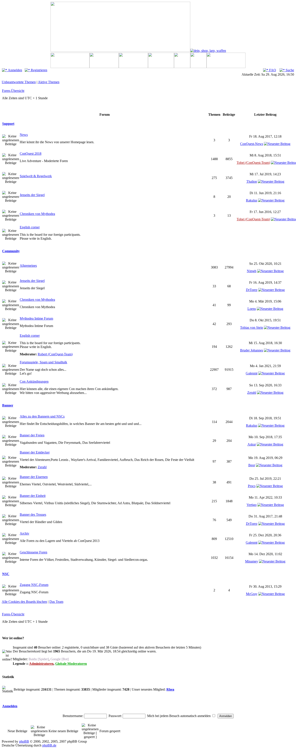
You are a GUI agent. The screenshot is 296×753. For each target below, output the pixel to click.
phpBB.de (49, 745)
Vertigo (252, 505)
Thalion (251, 181)
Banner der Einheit (33, 496)
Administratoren (41, 663)
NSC (5, 574)
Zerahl (251, 392)
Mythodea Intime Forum (36, 318)
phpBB (24, 741)
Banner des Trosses (33, 514)
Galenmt (251, 373)
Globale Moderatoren (71, 663)
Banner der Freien (32, 435)
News (24, 135)
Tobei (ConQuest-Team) (253, 162)
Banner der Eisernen (34, 477)
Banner (7, 405)
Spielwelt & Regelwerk (36, 176)
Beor (251, 465)
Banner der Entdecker (35, 452)
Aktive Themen (48, 82)
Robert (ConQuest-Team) (55, 354)
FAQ (272, 70)
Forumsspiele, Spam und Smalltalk (43, 362)
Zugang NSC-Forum (34, 585)
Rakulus (251, 200)
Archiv (24, 533)
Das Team (56, 601)
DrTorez (251, 290)
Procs (251, 486)
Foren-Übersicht (13, 91)
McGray (251, 594)
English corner (30, 227)
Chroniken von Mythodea (37, 214)
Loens (251, 309)
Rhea (170, 689)
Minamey (251, 561)
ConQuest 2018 (30, 153)
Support (8, 123)
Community (11, 251)
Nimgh (251, 271)
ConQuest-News (251, 144)
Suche (289, 70)
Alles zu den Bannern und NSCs (42, 416)
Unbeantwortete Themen (19, 82)
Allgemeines (28, 265)
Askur (251, 444)
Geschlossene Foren (33, 552)
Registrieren (38, 70)
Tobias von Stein (251, 327)
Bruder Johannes (251, 350)
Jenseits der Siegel (32, 195)
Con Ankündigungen (34, 381)
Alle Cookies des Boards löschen (24, 601)
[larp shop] (208, 50)
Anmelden (14, 70)
